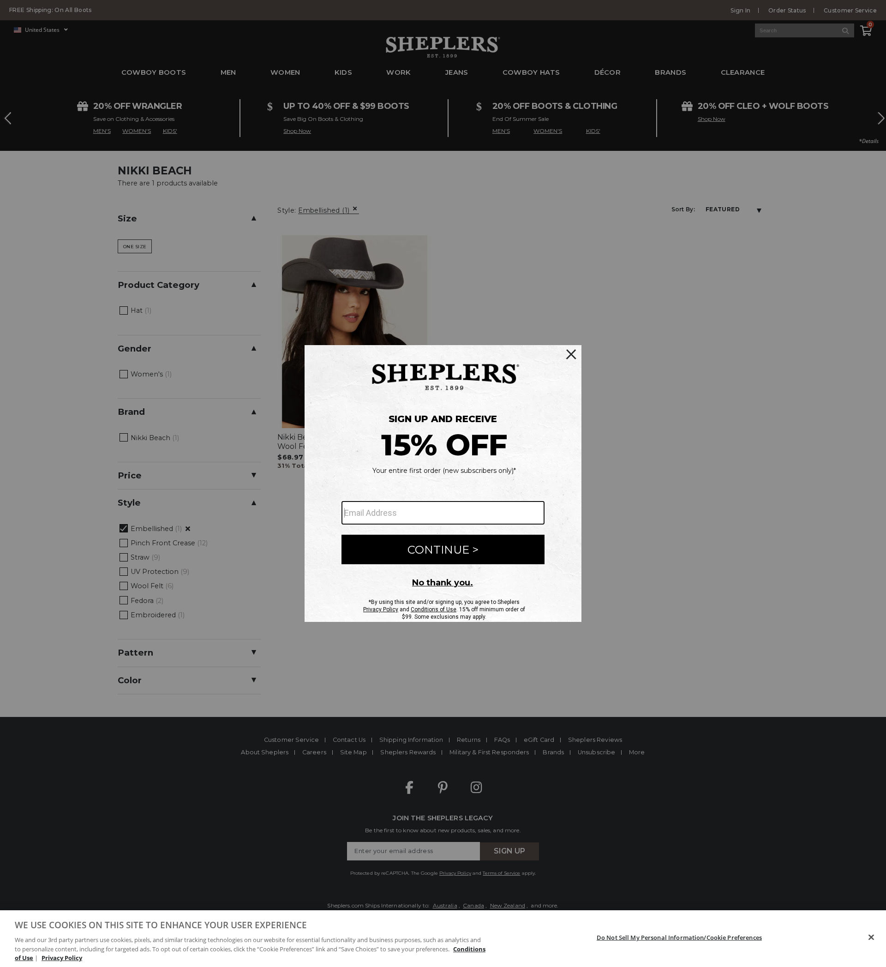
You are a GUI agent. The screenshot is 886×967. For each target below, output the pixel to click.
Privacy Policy (62, 957)
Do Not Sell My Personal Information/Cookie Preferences (679, 937)
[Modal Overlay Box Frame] (443, 483)
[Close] (871, 937)
